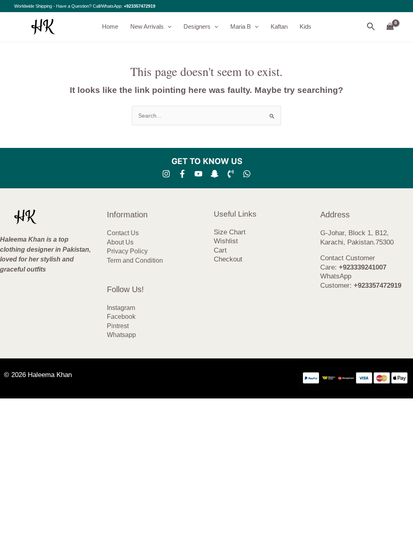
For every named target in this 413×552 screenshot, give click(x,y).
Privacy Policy (127, 251)
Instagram (121, 307)
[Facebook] (182, 174)
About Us (120, 242)
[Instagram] (166, 174)
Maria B (240, 26)
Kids (305, 26)
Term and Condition (135, 260)
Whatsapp (121, 334)
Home (110, 26)
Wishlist (226, 241)
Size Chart (230, 232)
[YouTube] (198, 174)
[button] (167, 27)
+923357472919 (139, 6)
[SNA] (215, 174)
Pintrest (118, 325)
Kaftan (279, 26)
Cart (220, 250)
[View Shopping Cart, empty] (390, 27)
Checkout (228, 259)
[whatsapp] (247, 174)
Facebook (121, 316)
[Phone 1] (231, 174)
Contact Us (123, 233)
